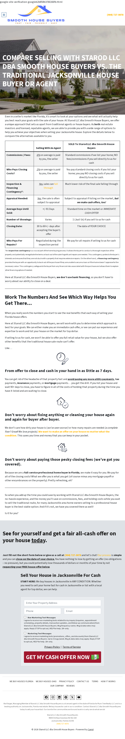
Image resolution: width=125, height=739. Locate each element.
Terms (95, 681)
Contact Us (83, 681)
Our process (104, 555)
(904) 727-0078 (115, 15)
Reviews (70, 685)
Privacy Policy (52, 647)
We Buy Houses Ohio (46, 681)
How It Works (108, 681)
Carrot (91, 729)
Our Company (57, 685)
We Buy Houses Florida (21, 681)
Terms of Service (71, 647)
